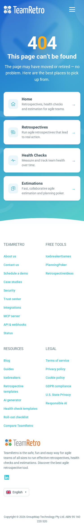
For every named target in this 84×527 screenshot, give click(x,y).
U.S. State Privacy (58, 394)
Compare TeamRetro (18, 425)
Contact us (11, 265)
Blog (7, 360)
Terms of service (57, 360)
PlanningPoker (56, 265)
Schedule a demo (16, 273)
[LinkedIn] (7, 477)
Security (9, 290)
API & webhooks (15, 324)
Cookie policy (55, 377)
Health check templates (20, 408)
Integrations (12, 307)
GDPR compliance (58, 386)
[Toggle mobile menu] (72, 9)
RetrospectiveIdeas (59, 273)
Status (8, 333)
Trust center (12, 299)
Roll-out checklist (16, 417)
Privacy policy (55, 369)
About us (10, 256)
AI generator (12, 400)
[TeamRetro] (24, 9)
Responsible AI (56, 403)
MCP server (12, 316)
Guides (9, 369)
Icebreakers (12, 377)
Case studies (13, 282)
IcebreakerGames (58, 256)
